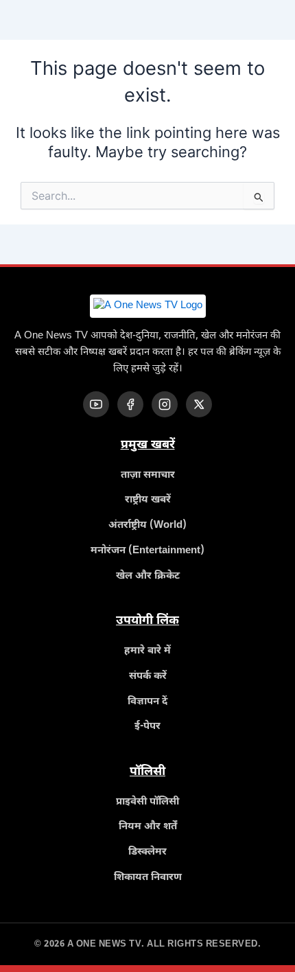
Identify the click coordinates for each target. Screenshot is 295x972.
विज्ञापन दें (147, 701)
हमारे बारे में (147, 651)
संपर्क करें (148, 676)
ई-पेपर (147, 726)
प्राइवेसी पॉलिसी (147, 802)
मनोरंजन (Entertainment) (147, 550)
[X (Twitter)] (199, 404)
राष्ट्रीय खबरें (148, 500)
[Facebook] (130, 404)
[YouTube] (96, 404)
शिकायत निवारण (148, 877)
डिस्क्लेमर (147, 852)
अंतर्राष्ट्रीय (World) (147, 525)
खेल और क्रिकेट (148, 576)
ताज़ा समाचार (148, 475)
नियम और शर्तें (148, 826)
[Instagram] (165, 404)
